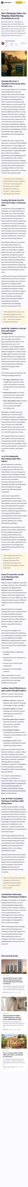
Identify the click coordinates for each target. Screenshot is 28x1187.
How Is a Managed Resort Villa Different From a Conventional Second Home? (13, 1055)
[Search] (13, 2)
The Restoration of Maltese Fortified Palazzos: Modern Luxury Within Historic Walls (12, 1017)
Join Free (19, 2)
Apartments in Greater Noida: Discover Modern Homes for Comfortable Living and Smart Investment (13, 981)
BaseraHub (6, 992)
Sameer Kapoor (10, 41)
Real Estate (5, 10)
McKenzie (5, 1029)
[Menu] (24, 2)
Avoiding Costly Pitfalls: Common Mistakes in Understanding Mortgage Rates (13, 790)
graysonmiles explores (9, 1066)
